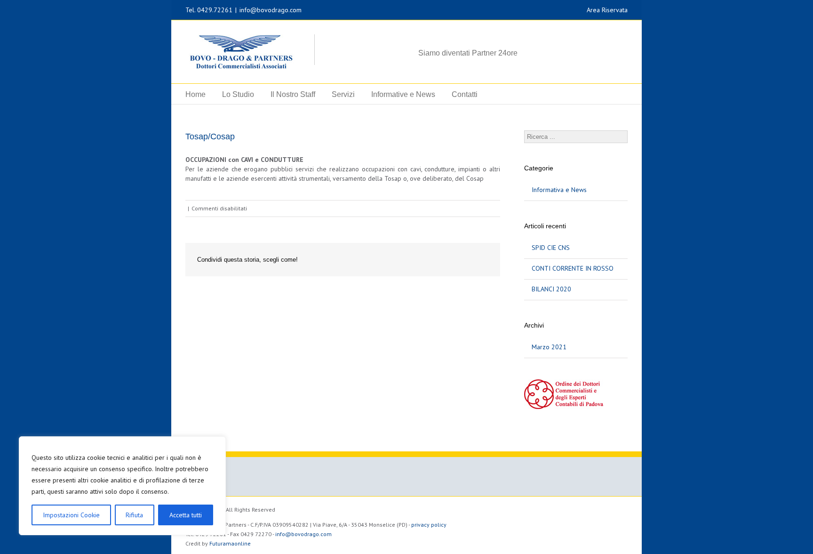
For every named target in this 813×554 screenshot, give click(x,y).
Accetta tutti (185, 515)
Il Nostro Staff (293, 94)
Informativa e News (559, 189)
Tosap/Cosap (210, 136)
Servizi (343, 94)
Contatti (465, 94)
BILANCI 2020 (551, 289)
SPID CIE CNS (551, 247)
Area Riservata (607, 10)
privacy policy (428, 524)
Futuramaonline (230, 543)
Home (195, 94)
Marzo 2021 (549, 347)
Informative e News (403, 94)
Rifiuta (134, 515)
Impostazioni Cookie (71, 515)
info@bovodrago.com (270, 10)
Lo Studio (238, 94)
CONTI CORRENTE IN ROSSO (573, 268)
